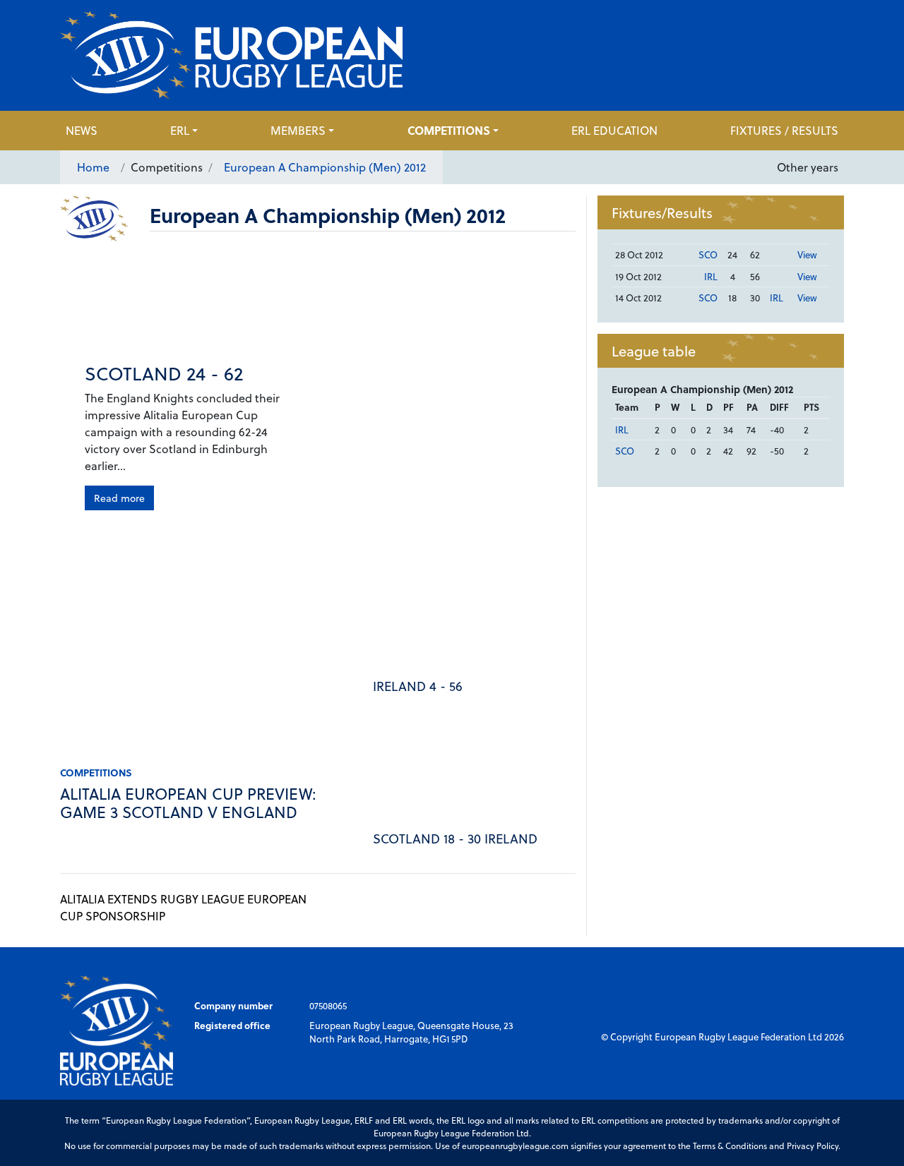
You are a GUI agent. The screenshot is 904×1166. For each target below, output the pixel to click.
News (81, 130)
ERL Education (614, 130)
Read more (119, 498)
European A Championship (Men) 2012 (325, 167)
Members (298, 130)
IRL (711, 276)
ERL (179, 130)
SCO (708, 254)
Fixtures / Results (784, 130)
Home (93, 167)
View (807, 254)
